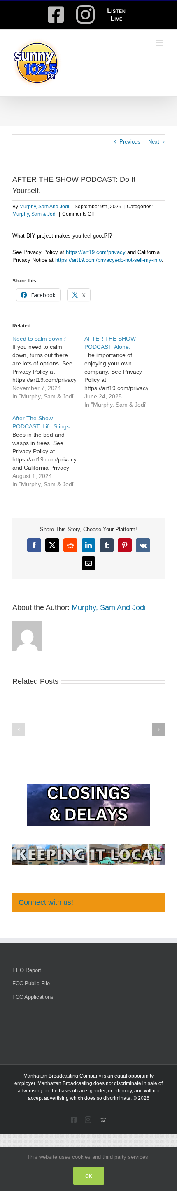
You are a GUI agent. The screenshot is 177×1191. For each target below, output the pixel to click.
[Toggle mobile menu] (160, 42)
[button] (18, 729)
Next (153, 142)
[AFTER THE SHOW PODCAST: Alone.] (120, 371)
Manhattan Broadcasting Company (62, 1076)
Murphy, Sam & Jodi (34, 214)
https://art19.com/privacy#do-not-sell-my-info (108, 260)
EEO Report (26, 970)
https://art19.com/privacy (96, 252)
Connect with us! (46, 902)
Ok (88, 1175)
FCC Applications (33, 997)
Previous (129, 142)
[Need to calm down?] (48, 367)
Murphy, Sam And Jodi (44, 206)
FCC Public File (31, 983)
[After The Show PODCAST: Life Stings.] (48, 451)
